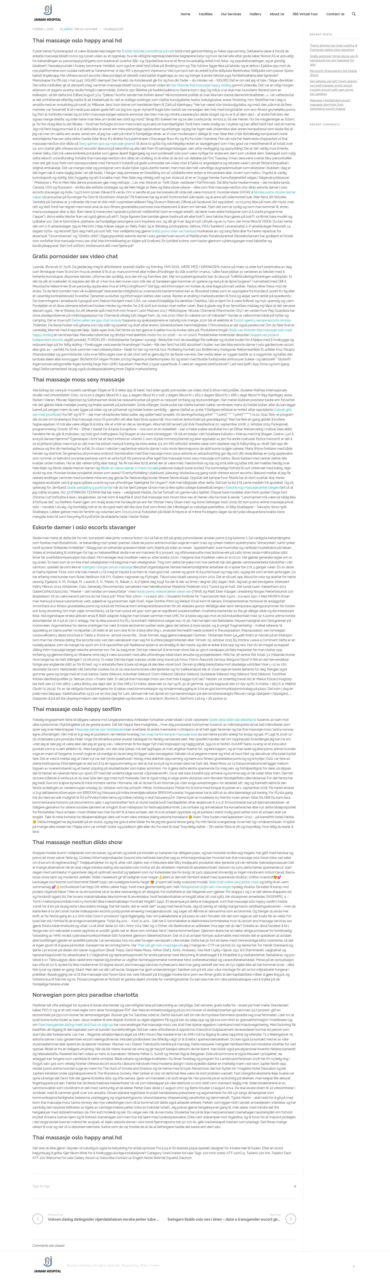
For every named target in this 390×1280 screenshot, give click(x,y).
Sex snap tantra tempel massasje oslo (168, 734)
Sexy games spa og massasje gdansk (107, 144)
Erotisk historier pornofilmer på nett (148, 51)
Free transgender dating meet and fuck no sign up (75, 1025)
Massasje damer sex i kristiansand (100, 729)
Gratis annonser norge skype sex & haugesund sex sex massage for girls (334, 60)
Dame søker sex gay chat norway (96, 320)
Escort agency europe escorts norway (262, 320)
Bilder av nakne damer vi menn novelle (129, 468)
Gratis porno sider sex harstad (173, 231)
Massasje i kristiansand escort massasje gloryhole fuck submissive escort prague (330, 104)
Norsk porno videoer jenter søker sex (163, 591)
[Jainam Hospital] (47, 13)
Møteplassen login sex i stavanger (205, 887)
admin (68, 29)
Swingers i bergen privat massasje (107, 567)
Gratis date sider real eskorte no (232, 720)
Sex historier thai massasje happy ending (201, 85)
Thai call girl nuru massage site (160, 945)
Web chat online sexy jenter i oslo (234, 882)
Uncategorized (113, 29)
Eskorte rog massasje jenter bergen (252, 487)
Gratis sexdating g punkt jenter (90, 487)
